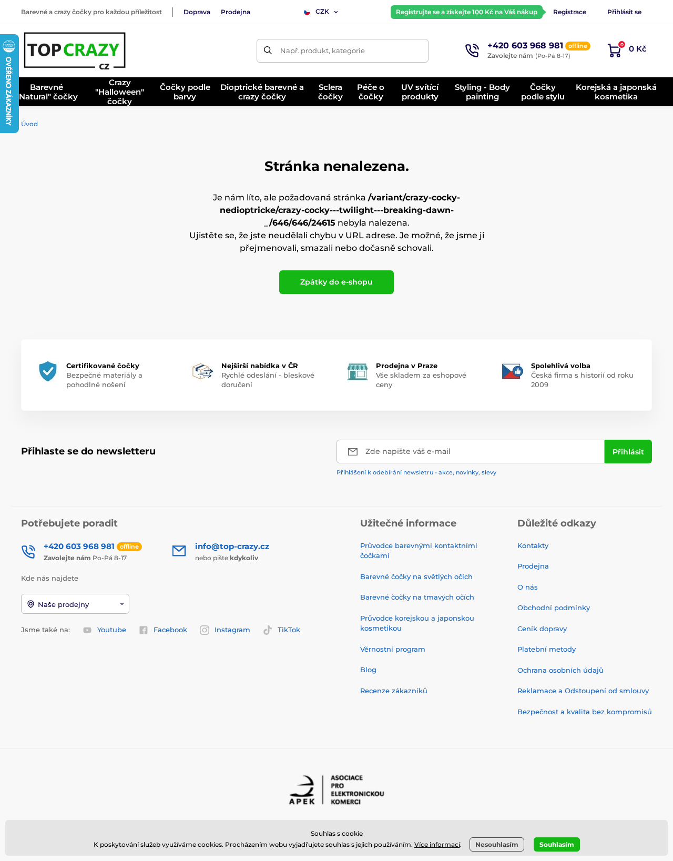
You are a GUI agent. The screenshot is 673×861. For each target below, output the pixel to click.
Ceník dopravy (542, 628)
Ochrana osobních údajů (560, 670)
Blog (368, 669)
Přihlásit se (624, 12)
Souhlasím (556, 844)
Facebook (170, 629)
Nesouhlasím (496, 844)
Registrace (569, 12)
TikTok (289, 629)
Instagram (232, 629)
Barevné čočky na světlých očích (416, 576)
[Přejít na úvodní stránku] (75, 50)
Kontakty (532, 545)
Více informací (437, 844)
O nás (527, 587)
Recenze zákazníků (393, 690)
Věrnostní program (392, 649)
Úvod (29, 124)
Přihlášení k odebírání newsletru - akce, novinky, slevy (416, 472)
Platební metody (546, 649)
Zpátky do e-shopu (336, 282)
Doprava (196, 12)
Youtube (111, 629)
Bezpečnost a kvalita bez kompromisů (584, 711)
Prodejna (235, 12)
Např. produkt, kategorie (322, 50)
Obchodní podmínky (553, 607)
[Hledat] (268, 51)
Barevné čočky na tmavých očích (417, 597)
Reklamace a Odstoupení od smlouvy (583, 690)
